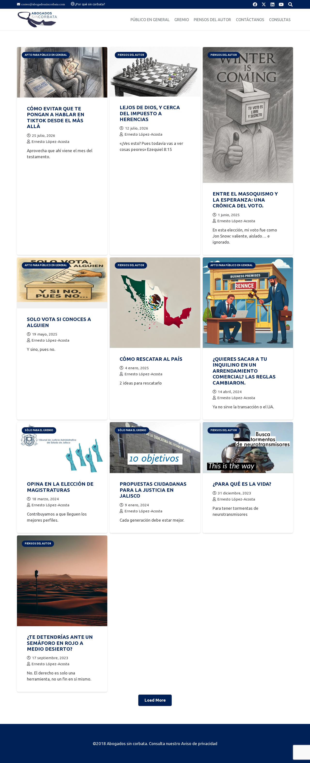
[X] (263, 4)
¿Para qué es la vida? (242, 484)
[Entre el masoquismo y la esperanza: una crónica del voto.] (248, 50)
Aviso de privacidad (199, 743)
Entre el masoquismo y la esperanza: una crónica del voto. (245, 199)
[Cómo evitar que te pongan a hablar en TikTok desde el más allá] (62, 50)
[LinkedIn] (272, 4)
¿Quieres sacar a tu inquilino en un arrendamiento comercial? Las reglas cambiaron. (244, 371)
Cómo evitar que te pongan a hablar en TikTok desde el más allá (55, 117)
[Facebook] (255, 4)
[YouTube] (281, 4)
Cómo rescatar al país (151, 359)
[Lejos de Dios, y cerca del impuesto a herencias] (155, 50)
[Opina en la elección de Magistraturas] (62, 425)
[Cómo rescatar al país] (155, 260)
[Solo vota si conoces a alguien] (62, 260)
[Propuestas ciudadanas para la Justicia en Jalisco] (155, 425)
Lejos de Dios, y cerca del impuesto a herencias (150, 113)
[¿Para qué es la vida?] (248, 425)
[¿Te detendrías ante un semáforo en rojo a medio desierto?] (62, 538)
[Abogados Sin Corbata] (37, 19)
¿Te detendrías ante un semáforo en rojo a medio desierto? (60, 643)
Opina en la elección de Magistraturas (60, 486)
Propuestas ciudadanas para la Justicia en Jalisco (153, 490)
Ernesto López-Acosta (50, 141)
